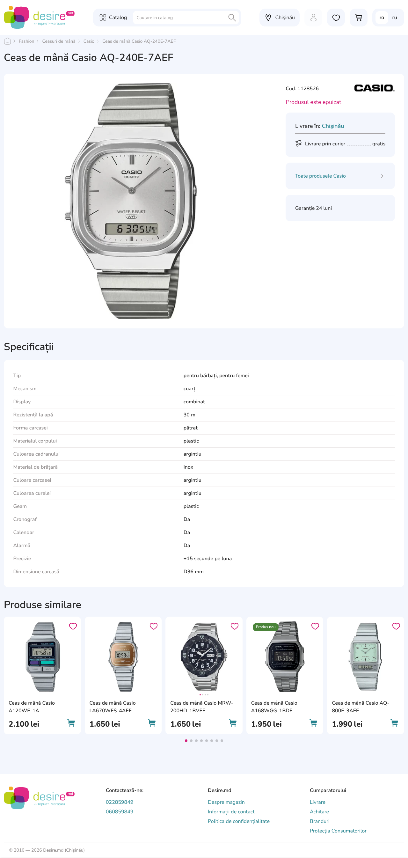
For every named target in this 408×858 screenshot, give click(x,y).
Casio (89, 41)
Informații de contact (231, 811)
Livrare (317, 802)
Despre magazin (226, 802)
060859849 (119, 811)
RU (394, 17)
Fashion (26, 41)
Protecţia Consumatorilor (338, 830)
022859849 (119, 802)
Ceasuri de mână (58, 41)
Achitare (319, 811)
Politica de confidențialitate (239, 821)
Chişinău (333, 126)
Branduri (320, 821)
